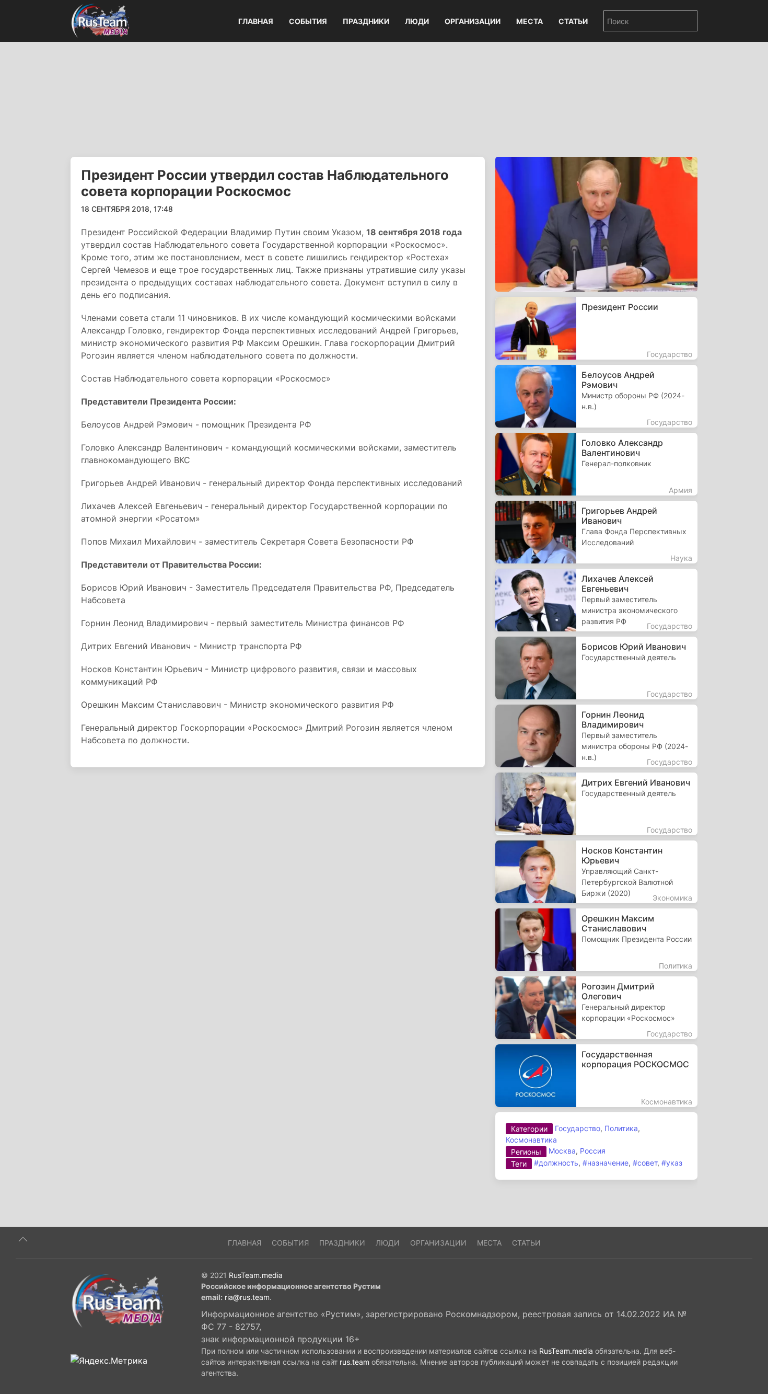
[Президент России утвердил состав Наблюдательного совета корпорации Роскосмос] (596, 223)
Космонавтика (531, 1139)
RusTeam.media (256, 1275)
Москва (562, 1150)
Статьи (573, 21)
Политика (621, 1128)
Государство (577, 1128)
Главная (255, 21)
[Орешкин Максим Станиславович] (596, 939)
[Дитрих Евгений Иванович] (596, 804)
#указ (671, 1162)
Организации (473, 21)
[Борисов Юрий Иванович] (596, 668)
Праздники (366, 21)
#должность (556, 1162)
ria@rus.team (247, 1297)
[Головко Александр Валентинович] (596, 464)
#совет (645, 1162)
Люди (417, 21)
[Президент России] (596, 328)
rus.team (354, 1361)
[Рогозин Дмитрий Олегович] (596, 1007)
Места (529, 21)
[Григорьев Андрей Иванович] (596, 532)
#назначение (606, 1162)
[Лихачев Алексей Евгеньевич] (596, 600)
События (308, 21)
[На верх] (23, 1239)
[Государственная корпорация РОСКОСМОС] (596, 1075)
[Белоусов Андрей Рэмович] (596, 396)
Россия (593, 1150)
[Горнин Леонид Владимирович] (596, 736)
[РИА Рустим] (118, 1300)
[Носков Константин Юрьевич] (596, 871)
